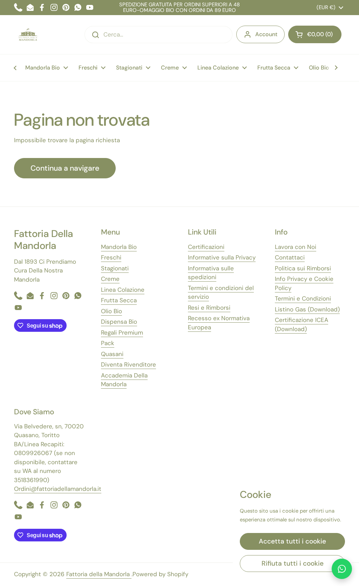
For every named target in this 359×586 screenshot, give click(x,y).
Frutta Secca (119, 300)
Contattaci (290, 257)
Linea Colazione (122, 290)
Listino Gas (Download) (307, 309)
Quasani (112, 354)
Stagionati (115, 268)
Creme (110, 279)
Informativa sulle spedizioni (211, 272)
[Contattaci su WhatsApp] (342, 569)
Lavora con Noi (295, 247)
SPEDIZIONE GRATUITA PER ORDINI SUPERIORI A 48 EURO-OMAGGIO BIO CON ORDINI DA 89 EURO (179, 7)
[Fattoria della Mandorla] (28, 34)
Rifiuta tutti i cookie (293, 563)
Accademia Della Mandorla (124, 379)
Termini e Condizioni (303, 298)
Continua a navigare (65, 168)
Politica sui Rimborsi (303, 268)
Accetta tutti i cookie (292, 541)
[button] (314, 34)
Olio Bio (111, 311)
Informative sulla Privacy (222, 257)
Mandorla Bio (119, 247)
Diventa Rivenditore (128, 364)
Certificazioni (206, 247)
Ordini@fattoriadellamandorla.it (57, 489)
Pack (107, 343)
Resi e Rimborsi (209, 307)
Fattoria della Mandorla (98, 574)
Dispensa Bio (119, 321)
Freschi (111, 257)
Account (266, 34)
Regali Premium (122, 332)
